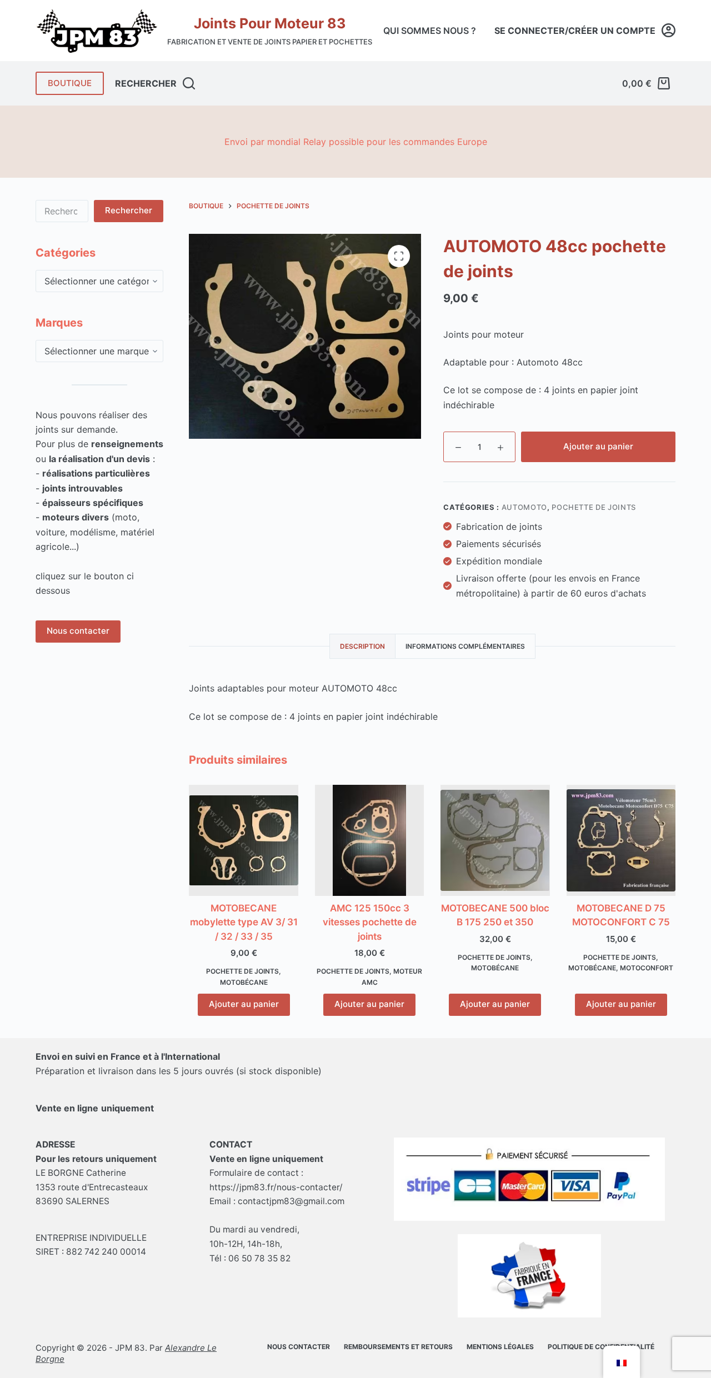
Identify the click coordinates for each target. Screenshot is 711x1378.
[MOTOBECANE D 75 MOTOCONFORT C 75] (621, 840)
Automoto (524, 507)
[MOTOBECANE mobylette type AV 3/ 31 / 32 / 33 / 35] (243, 840)
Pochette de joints (594, 507)
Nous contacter (78, 631)
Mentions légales (500, 1346)
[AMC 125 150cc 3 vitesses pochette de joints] (369, 840)
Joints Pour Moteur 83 (270, 23)
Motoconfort (646, 968)
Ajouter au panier (598, 446)
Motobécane (244, 982)
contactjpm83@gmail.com (291, 1201)
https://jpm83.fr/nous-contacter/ (276, 1187)
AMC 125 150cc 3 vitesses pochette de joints (370, 922)
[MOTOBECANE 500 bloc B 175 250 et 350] (494, 840)
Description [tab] (362, 646)
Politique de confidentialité (601, 1346)
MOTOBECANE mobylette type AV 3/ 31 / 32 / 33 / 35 (244, 922)
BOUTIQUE (70, 83)
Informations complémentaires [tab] (465, 646)
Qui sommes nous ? (429, 30)
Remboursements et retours (398, 1346)
